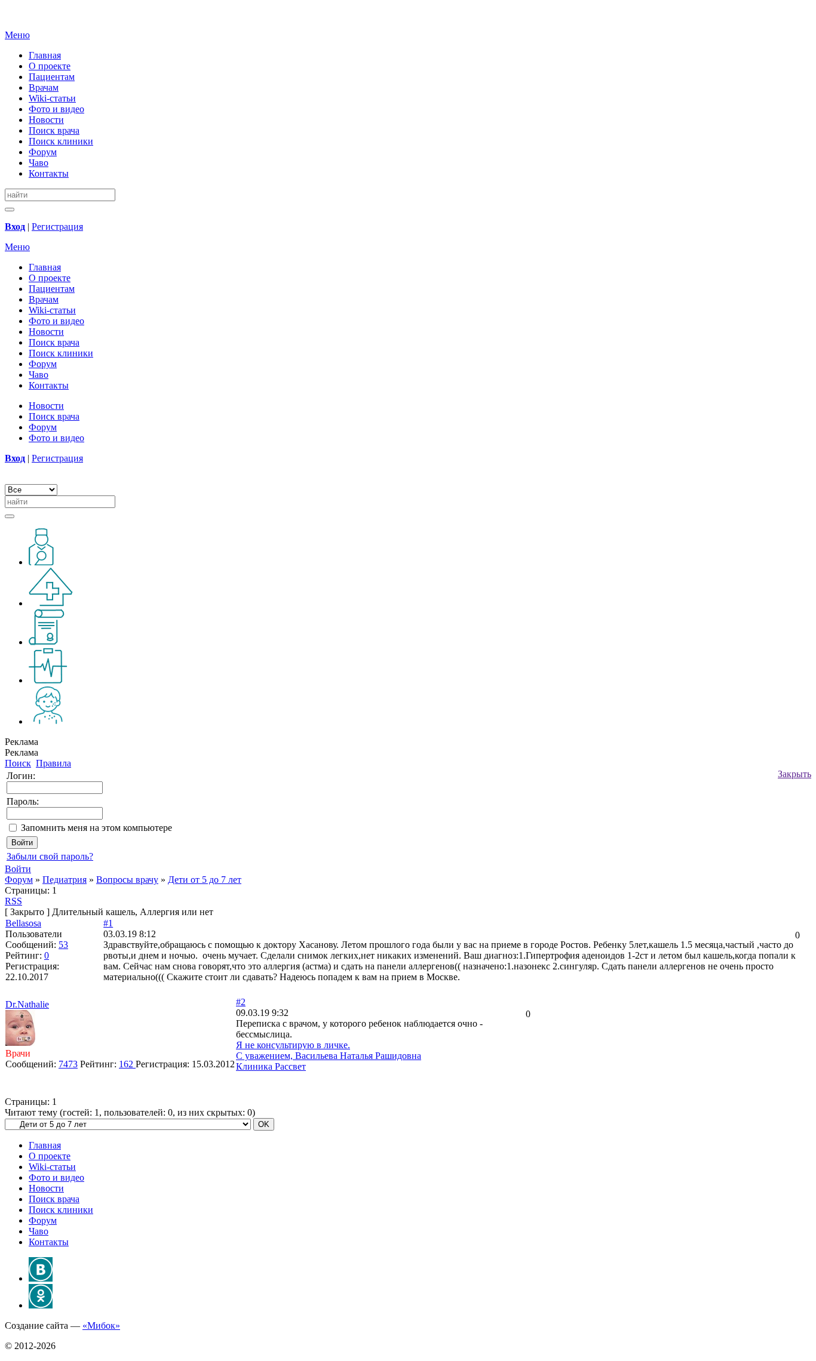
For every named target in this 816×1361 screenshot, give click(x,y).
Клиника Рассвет (271, 1066)
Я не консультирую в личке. (293, 1045)
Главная (45, 55)
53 (63, 945)
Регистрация (57, 226)
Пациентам (52, 77)
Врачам (44, 87)
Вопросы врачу (127, 880)
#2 (241, 1002)
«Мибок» (101, 1325)
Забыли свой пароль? (50, 856)
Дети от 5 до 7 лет (204, 880)
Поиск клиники (61, 141)
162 (127, 1064)
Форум (43, 152)
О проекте (49, 66)
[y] (9, 209)
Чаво (38, 163)
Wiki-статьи (52, 98)
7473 (68, 1064)
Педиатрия (64, 880)
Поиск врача (54, 130)
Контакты (49, 173)
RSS (13, 901)
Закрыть (794, 774)
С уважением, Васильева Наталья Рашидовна (328, 1056)
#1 (108, 923)
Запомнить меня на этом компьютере (96, 828)
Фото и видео (56, 109)
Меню (17, 35)
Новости (46, 120)
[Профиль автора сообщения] (20, 1042)
